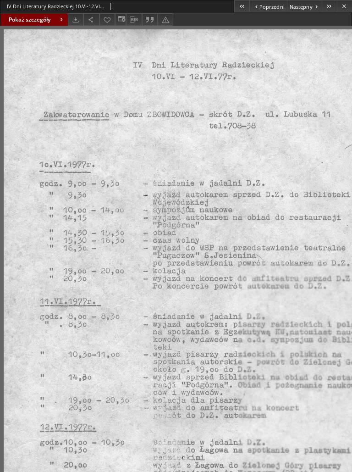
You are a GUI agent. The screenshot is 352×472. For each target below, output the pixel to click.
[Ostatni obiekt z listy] (329, 6)
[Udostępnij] (91, 19)
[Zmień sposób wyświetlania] (120, 19)
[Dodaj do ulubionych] (107, 19)
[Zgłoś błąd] (165, 19)
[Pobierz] (75, 19)
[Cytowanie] (150, 19)
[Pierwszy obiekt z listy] (241, 6)
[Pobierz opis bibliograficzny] (134, 19)
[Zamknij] (344, 6)
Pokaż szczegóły (29, 19)
